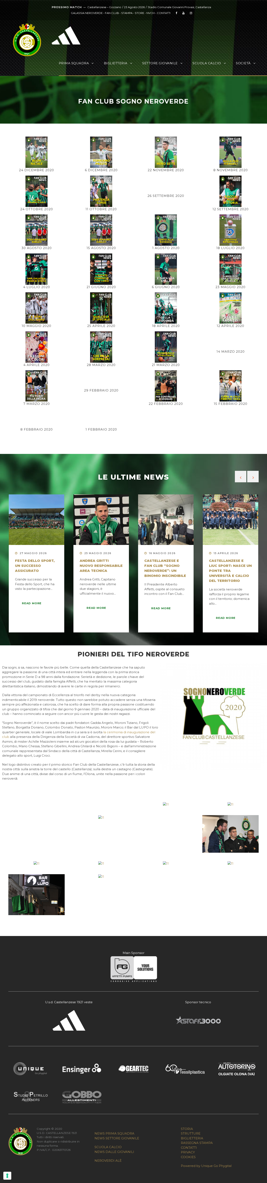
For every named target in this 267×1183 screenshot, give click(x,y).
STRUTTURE (190, 1133)
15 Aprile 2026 (226, 553)
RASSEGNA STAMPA (197, 1143)
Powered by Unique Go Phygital (206, 1166)
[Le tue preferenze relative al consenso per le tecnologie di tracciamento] (7, 1176)
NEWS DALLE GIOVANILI (114, 1152)
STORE (139, 13)
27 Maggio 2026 (33, 553)
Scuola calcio (207, 63)
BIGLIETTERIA (192, 1138)
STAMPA (126, 13)
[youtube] (183, 13)
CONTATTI (163, 13)
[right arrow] (253, 476)
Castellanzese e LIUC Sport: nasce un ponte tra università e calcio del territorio (230, 571)
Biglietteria (115, 63)
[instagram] (191, 13)
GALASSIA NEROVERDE (87, 13)
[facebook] (176, 13)
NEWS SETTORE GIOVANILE (116, 1138)
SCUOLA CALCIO (108, 1147)
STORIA (187, 1129)
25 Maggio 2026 (97, 553)
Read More (32, 603)
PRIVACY (188, 1152)
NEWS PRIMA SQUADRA (114, 1133)
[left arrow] (240, 476)
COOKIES (188, 1157)
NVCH (150, 13)
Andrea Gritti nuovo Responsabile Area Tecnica (101, 566)
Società (243, 63)
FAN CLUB (112, 13)
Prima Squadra (74, 63)
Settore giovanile (160, 63)
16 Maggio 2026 (162, 553)
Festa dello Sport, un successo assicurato (35, 566)
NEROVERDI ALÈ (108, 1161)
